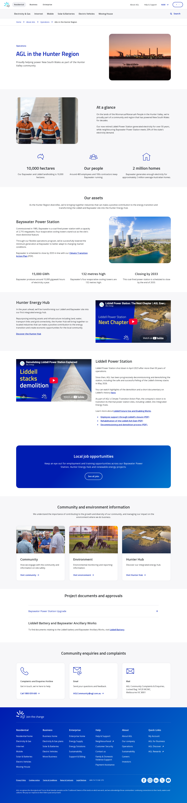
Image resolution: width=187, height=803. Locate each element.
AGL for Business (156, 741)
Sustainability (75, 751)
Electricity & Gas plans (53, 741)
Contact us (101, 751)
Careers (126, 756)
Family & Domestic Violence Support (104, 756)
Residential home (24, 736)
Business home (50, 736)
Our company (128, 741)
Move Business (50, 756)
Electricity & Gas (22, 15)
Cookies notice (34, 780)
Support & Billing (77, 756)
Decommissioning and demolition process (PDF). (124, 424)
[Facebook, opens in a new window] (143, 780)
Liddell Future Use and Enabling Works (132, 411)
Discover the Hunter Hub (28, 333)
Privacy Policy (21, 780)
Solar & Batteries (66, 13)
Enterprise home (77, 736)
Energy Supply (76, 741)
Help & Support (150, 4)
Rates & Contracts (66, 780)
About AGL (134, 4)
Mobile (50, 13)
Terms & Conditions (50, 780)
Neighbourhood (105, 741)
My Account (154, 736)
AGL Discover (156, 746)
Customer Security (104, 746)
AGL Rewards (156, 751)
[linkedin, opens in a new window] (156, 780)
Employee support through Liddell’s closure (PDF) (125, 417)
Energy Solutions (77, 746)
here (113, 392)
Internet (38, 13)
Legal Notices (81, 780)
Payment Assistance (105, 764)
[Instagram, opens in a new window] (150, 780)
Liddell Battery (117, 629)
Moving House (106, 13)
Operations (127, 746)
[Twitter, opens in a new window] (162, 780)
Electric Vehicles (87, 13)
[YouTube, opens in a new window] (168, 780)
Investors (126, 761)
